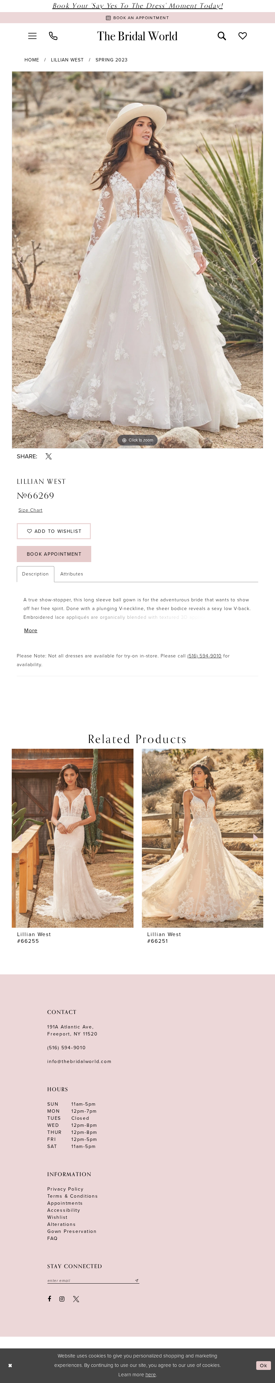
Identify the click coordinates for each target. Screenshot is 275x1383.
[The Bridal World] (137, 36)
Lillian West (67, 60)
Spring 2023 (112, 60)
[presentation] (72, 838)
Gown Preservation (72, 1231)
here (151, 1375)
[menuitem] (32, 36)
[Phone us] (53, 36)
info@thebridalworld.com (79, 1061)
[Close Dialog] (10, 1366)
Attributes (71, 574)
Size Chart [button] (30, 510)
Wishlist (57, 1217)
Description (35, 574)
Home (31, 60)
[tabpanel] (137, 260)
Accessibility (63, 1210)
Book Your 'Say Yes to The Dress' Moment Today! (137, 5)
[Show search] (222, 36)
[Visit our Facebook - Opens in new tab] (49, 1299)
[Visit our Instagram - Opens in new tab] (62, 1299)
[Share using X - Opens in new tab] (48, 456)
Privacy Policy (65, 1189)
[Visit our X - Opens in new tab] (76, 1299)
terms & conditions (72, 1196)
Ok (264, 1366)
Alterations (61, 1224)
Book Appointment (54, 554)
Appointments (65, 1203)
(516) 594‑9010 (66, 1048)
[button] (32, 36)
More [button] (31, 630)
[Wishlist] (242, 36)
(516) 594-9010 (204, 656)
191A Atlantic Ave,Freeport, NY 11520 (72, 1030)
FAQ (52, 1238)
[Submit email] (137, 1281)
